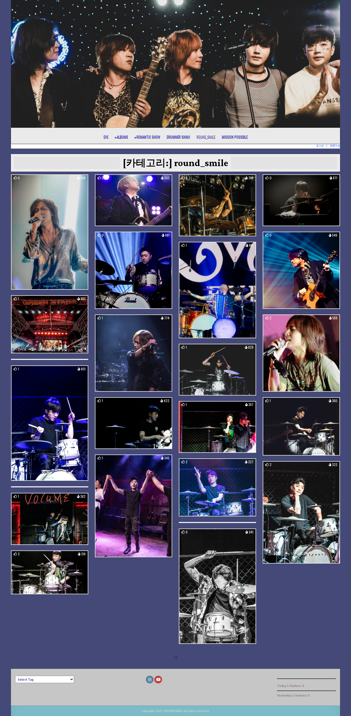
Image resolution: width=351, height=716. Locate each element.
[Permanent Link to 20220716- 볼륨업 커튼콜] (133, 423)
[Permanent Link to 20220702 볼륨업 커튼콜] (217, 427)
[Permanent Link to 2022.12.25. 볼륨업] (217, 369)
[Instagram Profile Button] (150, 679)
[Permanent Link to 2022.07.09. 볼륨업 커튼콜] (301, 426)
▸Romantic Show (147, 137)
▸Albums (121, 137)
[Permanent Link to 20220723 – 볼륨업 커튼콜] (50, 423)
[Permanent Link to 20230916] (133, 353)
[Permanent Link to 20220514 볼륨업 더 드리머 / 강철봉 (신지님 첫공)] (50, 572)
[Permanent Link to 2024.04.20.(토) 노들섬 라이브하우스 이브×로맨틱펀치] (133, 270)
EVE (106, 137)
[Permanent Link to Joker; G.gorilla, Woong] (133, 200)
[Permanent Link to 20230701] (301, 353)
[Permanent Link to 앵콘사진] (50, 232)
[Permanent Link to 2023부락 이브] (50, 324)
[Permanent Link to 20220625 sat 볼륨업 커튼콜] (133, 506)
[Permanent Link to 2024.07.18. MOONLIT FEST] (301, 200)
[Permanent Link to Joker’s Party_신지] (217, 205)
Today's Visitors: (289, 685)
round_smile (206, 137)
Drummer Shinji (178, 137)
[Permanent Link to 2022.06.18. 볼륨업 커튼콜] (217, 487)
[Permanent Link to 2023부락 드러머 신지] (217, 290)
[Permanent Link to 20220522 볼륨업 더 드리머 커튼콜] (217, 586)
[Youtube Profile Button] (158, 679)
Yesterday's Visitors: (292, 695)
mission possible (235, 137)
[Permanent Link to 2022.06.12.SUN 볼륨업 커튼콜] (301, 512)
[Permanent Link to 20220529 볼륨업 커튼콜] (50, 518)
